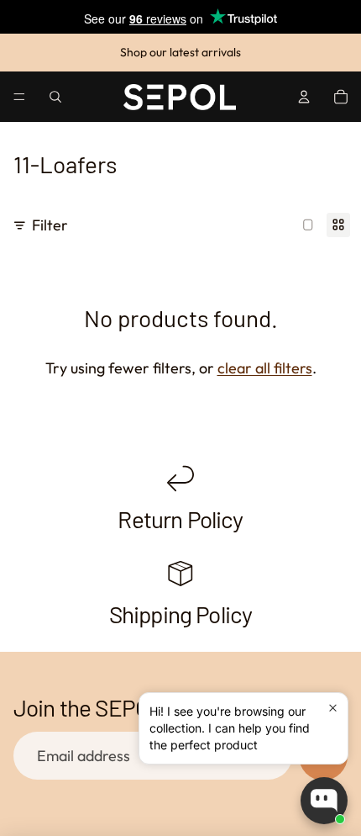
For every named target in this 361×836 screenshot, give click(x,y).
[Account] (303, 96)
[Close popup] (333, 707)
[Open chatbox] (324, 800)
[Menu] (19, 96)
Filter (50, 225)
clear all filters (264, 368)
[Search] (55, 96)
